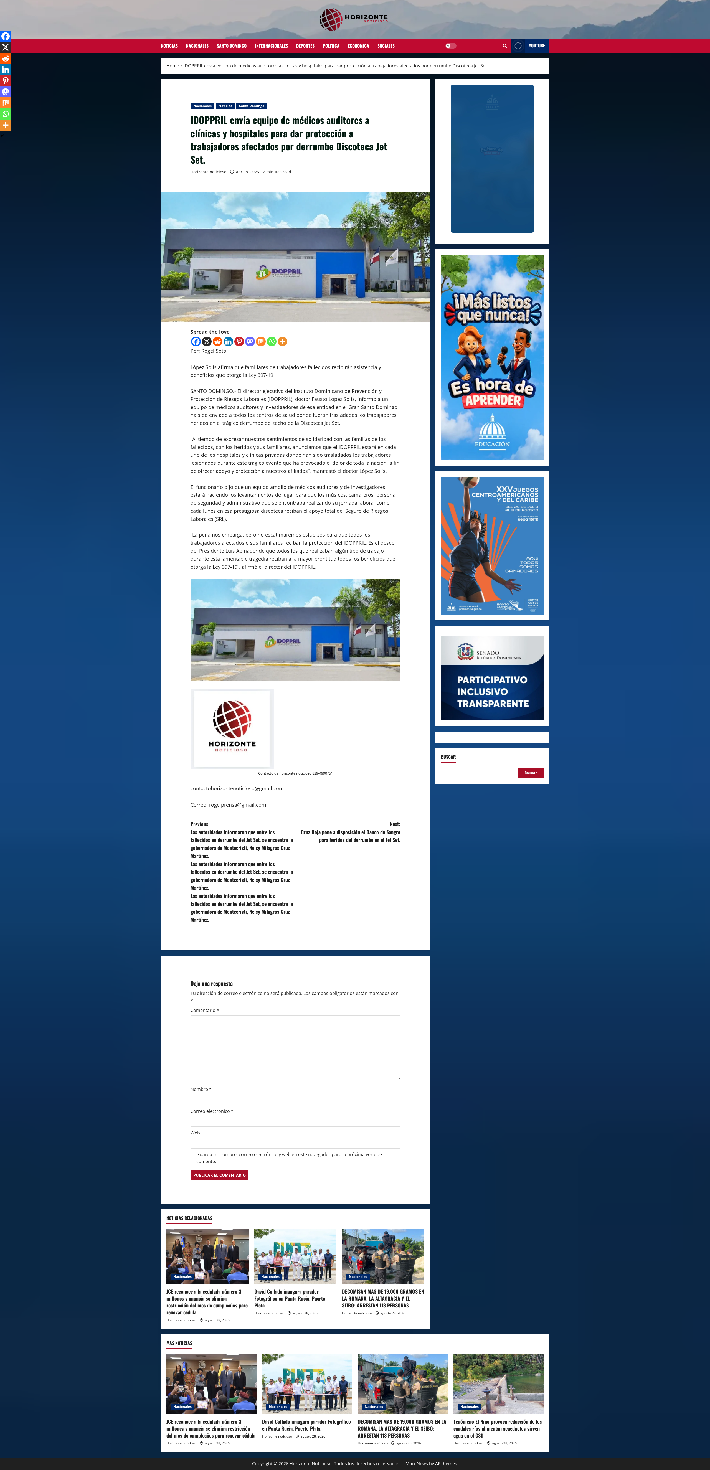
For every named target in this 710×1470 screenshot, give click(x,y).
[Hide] (2, 136)
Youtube (537, 45)
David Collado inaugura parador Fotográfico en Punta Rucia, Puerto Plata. (289, 1298)
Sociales (386, 45)
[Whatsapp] (272, 341)
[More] (282, 341)
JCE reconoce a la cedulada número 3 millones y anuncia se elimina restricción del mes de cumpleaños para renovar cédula (207, 1302)
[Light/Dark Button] (451, 46)
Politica (331, 45)
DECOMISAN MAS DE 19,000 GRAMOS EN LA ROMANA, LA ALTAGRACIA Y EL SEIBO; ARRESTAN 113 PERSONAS (383, 1298)
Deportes (305, 45)
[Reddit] (217, 341)
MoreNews (416, 1464)
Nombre (201, 1089)
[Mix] (261, 341)
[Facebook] (196, 341)
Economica (358, 45)
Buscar (448, 757)
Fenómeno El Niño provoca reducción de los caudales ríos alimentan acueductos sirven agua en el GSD (497, 1428)
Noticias (169, 45)
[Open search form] (505, 46)
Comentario (205, 1010)
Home (172, 66)
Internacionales (271, 45)
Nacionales (197, 45)
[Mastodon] (250, 341)
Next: (350, 832)
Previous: (242, 871)
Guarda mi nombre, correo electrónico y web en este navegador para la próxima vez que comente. (289, 1158)
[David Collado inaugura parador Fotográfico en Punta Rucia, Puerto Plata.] (295, 1256)
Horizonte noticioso (208, 171)
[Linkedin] (228, 341)
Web (195, 1133)
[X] (207, 341)
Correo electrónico (212, 1111)
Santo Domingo (232, 45)
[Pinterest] (239, 341)
